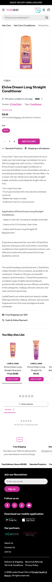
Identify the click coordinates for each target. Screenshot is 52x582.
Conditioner (36, 104)
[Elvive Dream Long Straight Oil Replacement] (36, 350)
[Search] (46, 17)
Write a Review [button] (27, 404)
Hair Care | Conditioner (24, 25)
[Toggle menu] (3, 9)
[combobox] (26, 17)
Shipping (17, 117)
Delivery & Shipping (13, 562)
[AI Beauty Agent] (37, 10)
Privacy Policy (31, 565)
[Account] (43, 9)
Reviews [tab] (8, 409)
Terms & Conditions (13, 565)
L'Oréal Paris (16, 104)
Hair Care (6, 25)
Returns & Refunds (34, 562)
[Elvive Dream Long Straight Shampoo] (13, 350)
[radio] (6, 130)
